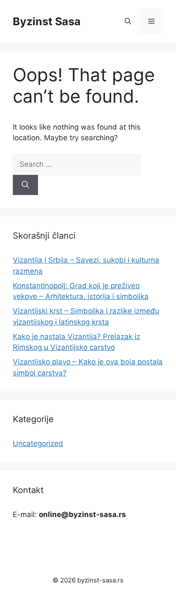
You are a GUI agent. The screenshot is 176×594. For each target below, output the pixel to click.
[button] (128, 21)
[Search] (25, 185)
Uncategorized (38, 443)
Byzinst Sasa (47, 21)
